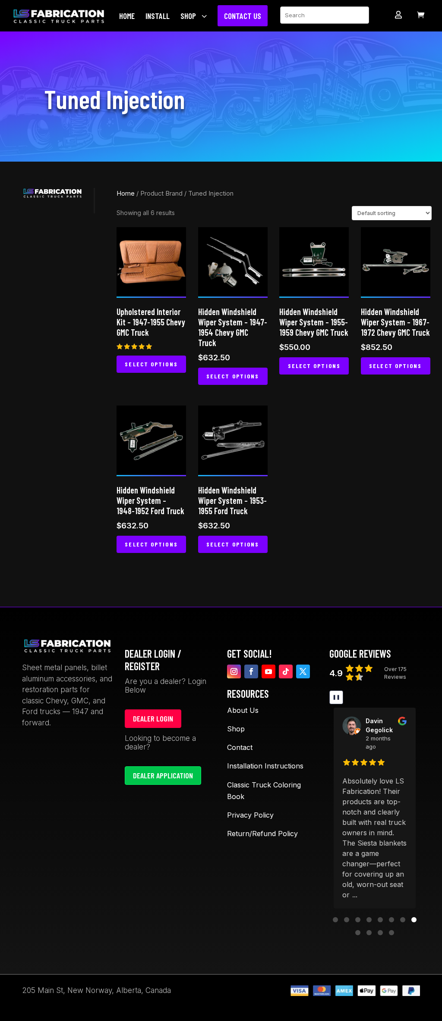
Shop (236, 728)
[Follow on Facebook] (251, 671)
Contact (240, 747)
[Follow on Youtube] (268, 671)
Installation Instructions (265, 766)
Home (126, 193)
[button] (335, 919)
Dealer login (153, 718)
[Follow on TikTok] (286, 671)
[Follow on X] (303, 671)
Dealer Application (163, 775)
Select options (232, 376)
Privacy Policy (250, 815)
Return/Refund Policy (262, 833)
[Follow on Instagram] (234, 671)
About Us (243, 710)
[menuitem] (129, 15)
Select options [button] (151, 364)
